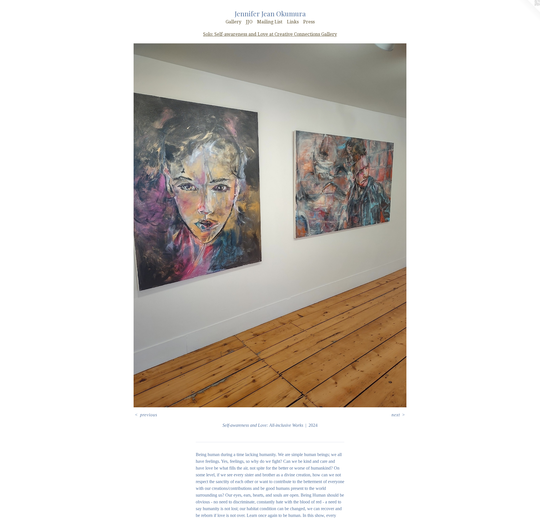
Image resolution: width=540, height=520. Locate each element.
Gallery (233, 22)
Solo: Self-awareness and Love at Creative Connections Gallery (270, 34)
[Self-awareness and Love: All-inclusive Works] (270, 225)
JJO (249, 22)
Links (293, 22)
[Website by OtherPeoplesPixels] (529, 11)
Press (309, 22)
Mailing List (269, 22)
